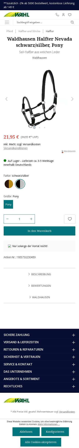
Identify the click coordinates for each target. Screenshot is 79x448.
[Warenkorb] (74, 15)
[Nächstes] (72, 99)
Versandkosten (67, 411)
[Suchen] (72, 22)
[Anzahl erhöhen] (31, 219)
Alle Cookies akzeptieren (41, 442)
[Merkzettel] (70, 15)
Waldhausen (39, 57)
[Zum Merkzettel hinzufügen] (69, 219)
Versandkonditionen (16, 148)
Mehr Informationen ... (49, 424)
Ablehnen (26, 431)
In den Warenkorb (39, 231)
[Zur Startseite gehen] (16, 14)
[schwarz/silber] (20, 184)
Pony (8, 204)
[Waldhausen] (68, 151)
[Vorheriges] (6, 99)
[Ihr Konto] (63, 15)
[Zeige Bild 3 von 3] (44, 127)
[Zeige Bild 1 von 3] (34, 127)
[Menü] (7, 22)
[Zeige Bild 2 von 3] (39, 127)
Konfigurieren (55, 431)
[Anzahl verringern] (7, 219)
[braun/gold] (9, 184)
